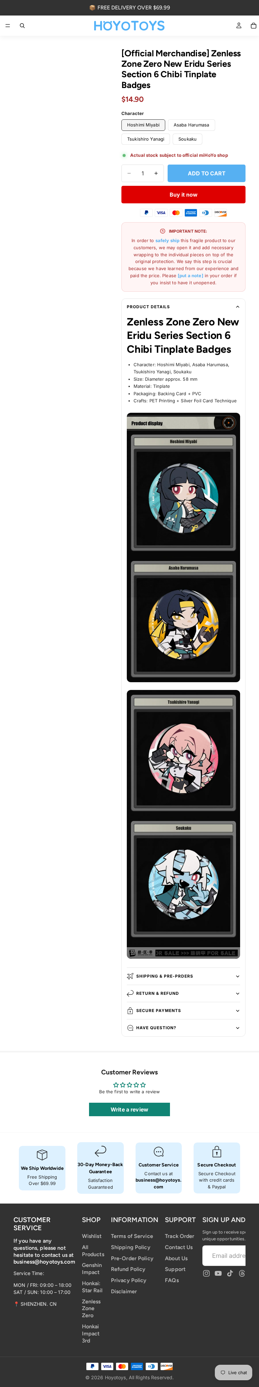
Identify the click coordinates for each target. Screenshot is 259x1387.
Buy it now (184, 194)
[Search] (22, 25)
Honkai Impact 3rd (91, 1333)
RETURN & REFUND (157, 993)
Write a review (129, 1109)
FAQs (172, 1280)
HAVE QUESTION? (156, 1027)
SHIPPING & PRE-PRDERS (164, 976)
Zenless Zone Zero (91, 1308)
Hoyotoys (115, 1377)
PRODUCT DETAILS (148, 306)
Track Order (179, 1236)
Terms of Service (132, 1236)
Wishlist (92, 1236)
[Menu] (8, 25)
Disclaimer (124, 1291)
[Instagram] (206, 1273)
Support (175, 1269)
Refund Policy (128, 1269)
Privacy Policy (129, 1280)
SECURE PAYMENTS (158, 1010)
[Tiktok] (230, 1273)
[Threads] (242, 1273)
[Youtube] (218, 1273)
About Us (176, 1258)
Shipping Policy (130, 1247)
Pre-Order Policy (132, 1258)
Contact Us (179, 1247)
